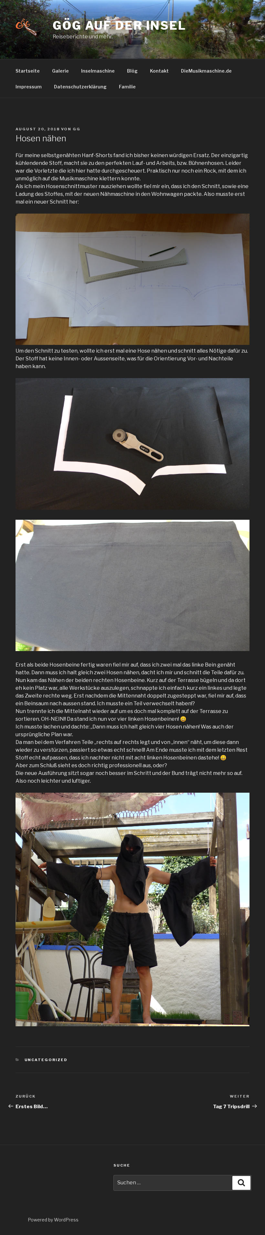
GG (76, 129)
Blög (132, 71)
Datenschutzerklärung (80, 86)
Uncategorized (46, 1060)
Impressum (29, 86)
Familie (127, 86)
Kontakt (159, 71)
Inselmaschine (98, 71)
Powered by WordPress (53, 1219)
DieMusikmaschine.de (206, 71)
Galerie (60, 71)
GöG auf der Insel (119, 25)
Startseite (28, 71)
